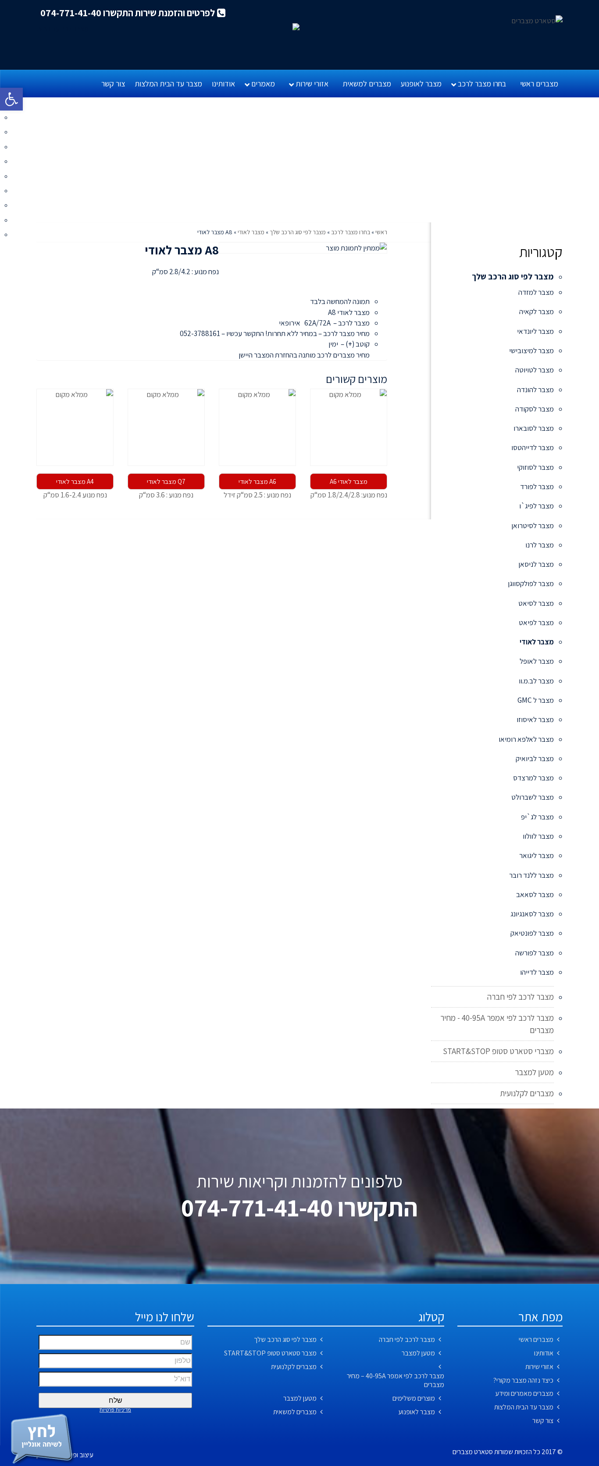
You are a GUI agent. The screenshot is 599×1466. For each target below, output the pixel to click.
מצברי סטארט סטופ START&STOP (498, 1051)
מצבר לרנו (539, 545)
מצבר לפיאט (536, 622)
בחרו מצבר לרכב (350, 232)
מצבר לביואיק (535, 758)
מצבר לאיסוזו (535, 719)
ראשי (381, 232)
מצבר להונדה (535, 389)
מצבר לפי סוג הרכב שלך (298, 232)
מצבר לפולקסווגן (531, 583)
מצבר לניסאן (536, 564)
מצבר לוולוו (538, 836)
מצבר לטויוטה (534, 370)
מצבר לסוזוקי (535, 467)
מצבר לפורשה (534, 953)
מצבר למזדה (536, 292)
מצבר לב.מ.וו (536, 681)
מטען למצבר (534, 1072)
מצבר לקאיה (536, 311)
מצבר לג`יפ (537, 817)
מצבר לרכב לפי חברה (520, 996)
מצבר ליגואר (536, 855)
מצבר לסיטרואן (532, 525)
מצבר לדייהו (537, 972)
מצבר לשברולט (532, 797)
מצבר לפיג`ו (536, 506)
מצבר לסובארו (533, 428)
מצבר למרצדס (533, 778)
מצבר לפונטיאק (532, 933)
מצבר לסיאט (536, 603)
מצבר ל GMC (535, 700)
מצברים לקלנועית (527, 1093)
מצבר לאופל (537, 661)
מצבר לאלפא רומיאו (526, 739)
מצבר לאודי (251, 232)
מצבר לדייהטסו (532, 447)
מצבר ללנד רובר (531, 875)
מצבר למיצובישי (531, 350)
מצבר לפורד (537, 486)
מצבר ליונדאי (535, 331)
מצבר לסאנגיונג (532, 914)
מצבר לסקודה (534, 409)
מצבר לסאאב (535, 894)
